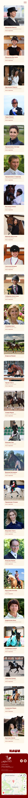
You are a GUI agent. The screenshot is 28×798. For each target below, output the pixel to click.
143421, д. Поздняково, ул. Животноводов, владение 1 (7, 767)
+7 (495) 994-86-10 (4, 764)
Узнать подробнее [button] (9, 30)
